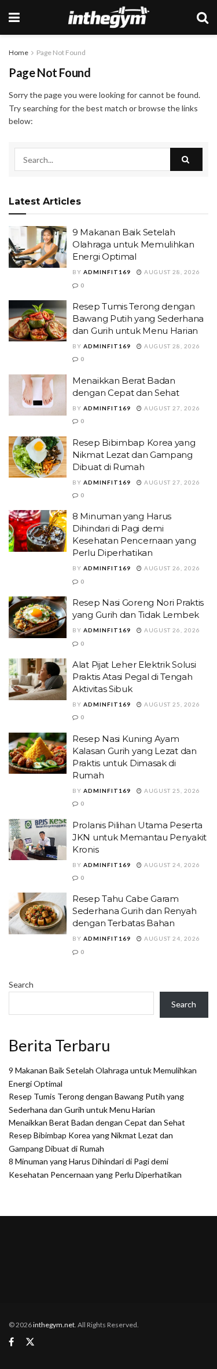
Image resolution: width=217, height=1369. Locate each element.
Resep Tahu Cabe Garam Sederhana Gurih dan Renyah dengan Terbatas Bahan (134, 911)
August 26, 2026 (171, 568)
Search (21, 984)
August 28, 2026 (171, 271)
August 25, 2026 (171, 704)
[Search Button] (186, 159)
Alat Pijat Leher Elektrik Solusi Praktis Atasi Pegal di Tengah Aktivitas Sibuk (134, 676)
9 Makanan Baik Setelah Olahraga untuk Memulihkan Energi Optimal (133, 244)
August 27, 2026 (171, 408)
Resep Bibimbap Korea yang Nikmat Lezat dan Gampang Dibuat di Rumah (134, 454)
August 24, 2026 (171, 864)
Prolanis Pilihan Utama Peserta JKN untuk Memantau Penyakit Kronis (139, 837)
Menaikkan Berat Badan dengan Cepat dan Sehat (97, 1122)
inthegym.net (54, 1324)
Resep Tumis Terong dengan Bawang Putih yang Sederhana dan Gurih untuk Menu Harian (138, 318)
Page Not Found (61, 52)
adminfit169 (107, 271)
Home (18, 52)
